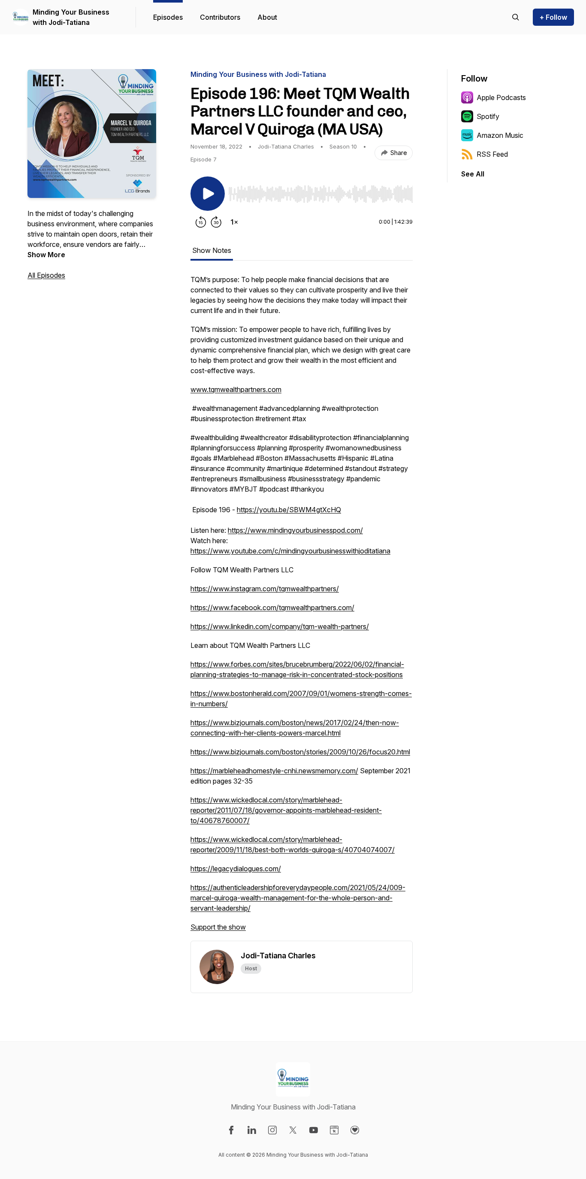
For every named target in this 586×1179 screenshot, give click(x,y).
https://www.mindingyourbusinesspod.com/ (295, 530)
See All (472, 174)
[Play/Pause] (207, 193)
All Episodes (46, 275)
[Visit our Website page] (334, 1130)
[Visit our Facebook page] (231, 1130)
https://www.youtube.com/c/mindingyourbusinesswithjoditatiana (290, 551)
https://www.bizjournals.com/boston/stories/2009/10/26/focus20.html (300, 752)
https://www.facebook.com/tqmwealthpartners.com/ (272, 607)
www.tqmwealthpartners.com (235, 389)
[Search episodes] (515, 17)
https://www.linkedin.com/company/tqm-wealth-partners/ (279, 626)
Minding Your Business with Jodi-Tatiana (71, 17)
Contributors (220, 17)
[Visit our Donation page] (354, 1130)
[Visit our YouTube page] (313, 1130)
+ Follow (553, 17)
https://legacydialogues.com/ (235, 868)
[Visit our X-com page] (293, 1130)
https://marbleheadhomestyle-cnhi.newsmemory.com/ (274, 770)
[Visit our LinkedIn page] (252, 1130)
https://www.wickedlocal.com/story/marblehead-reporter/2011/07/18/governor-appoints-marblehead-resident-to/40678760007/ (286, 810)
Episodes (168, 17)
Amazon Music (500, 135)
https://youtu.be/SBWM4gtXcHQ (289, 509)
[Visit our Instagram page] (272, 1130)
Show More (46, 254)
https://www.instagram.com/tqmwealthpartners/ (264, 588)
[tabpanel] (301, 607)
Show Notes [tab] (211, 250)
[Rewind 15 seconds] (201, 222)
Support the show (218, 927)
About (267, 17)
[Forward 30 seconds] (216, 222)
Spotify (488, 116)
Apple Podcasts (501, 97)
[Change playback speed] (234, 222)
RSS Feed (492, 154)
